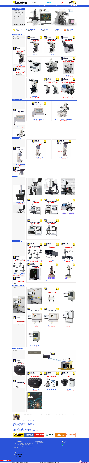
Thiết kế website (26, 462)
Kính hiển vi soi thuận (16, 36)
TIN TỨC (14, 412)
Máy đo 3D (14, 176)
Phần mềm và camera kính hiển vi (17, 348)
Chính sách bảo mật (38, 441)
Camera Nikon (15, 350)
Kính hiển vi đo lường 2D (16, 99)
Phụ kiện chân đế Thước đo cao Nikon (18, 247)
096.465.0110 (66, 2)
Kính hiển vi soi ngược (16, 38)
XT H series (14, 287)
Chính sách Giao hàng (40, 442)
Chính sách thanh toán (40, 443)
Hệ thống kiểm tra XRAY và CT (17, 285)
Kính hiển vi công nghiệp (16, 34)
